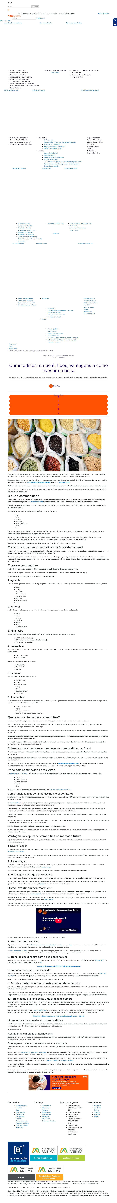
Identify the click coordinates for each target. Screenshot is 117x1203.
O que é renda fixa (93, 138)
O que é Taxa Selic (93, 153)
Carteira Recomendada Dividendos (25, 86)
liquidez (42, 884)
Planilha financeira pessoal (19, 138)
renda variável (36, 894)
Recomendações (21, 1106)
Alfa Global (55, 73)
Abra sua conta (40, 18)
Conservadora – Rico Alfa (19, 73)
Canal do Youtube (52, 1060)
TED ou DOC (99, 960)
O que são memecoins (51, 166)
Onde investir (76, 73)
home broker (49, 900)
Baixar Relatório (103, 13)
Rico (70, 945)
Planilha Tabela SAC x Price (19, 140)
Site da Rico (46, 1108)
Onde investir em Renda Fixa (81, 75)
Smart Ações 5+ (16, 88)
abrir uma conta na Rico (18, 951)
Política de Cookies (48, 1121)
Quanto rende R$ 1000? (52, 144)
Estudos (41, 151)
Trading (89, 149)
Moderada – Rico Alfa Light (19, 79)
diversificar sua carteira (16, 851)
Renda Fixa (13, 348)
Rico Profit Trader (40, 1010)
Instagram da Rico (66, 1060)
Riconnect (12, 344)
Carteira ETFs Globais (55, 70)
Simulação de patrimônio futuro (21, 144)
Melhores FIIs (91, 151)
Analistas (45, 1110)
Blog (11, 346)
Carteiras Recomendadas (13, 23)
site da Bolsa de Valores (18, 774)
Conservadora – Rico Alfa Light (21, 77)
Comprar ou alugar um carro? (20, 142)
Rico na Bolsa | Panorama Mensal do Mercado (60, 142)
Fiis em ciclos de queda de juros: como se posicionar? (62, 162)
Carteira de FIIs (77, 77)
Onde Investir (48, 140)
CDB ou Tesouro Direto (95, 142)
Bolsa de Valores (93, 146)
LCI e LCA (90, 144)
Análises (18, 1108)
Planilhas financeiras (11, 90)
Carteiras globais (45, 23)
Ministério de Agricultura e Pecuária (33, 1052)
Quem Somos (46, 1106)
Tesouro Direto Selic (94, 140)
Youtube (97, 1114)
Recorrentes (42, 138)
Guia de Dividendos (50, 159)
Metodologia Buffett (51, 153)
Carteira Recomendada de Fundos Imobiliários (22, 1121)
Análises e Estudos (38, 90)
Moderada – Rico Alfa (17, 70)
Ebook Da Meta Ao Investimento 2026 (85, 70)
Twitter (96, 1110)
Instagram (97, 1106)
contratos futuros (16, 803)
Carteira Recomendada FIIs (22, 83)
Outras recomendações (74, 23)
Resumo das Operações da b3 (60, 790)
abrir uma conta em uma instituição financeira (46, 945)
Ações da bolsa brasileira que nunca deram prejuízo (62, 164)
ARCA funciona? (49, 155)
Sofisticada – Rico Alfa (18, 75)
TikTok (96, 1116)
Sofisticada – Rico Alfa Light (20, 81)
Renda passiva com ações (53, 149)
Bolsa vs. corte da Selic (54, 157)
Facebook (97, 1108)
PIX (41, 962)
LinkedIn (97, 1112)
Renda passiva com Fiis (54, 146)
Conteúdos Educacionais (90, 90)
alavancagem (46, 867)
